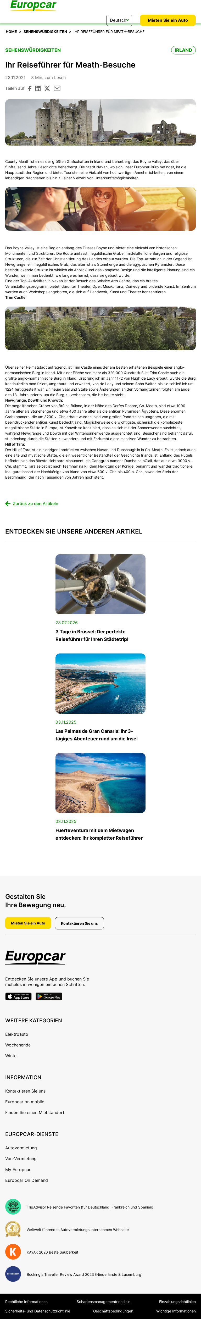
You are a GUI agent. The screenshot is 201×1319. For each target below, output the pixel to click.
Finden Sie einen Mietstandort (34, 1112)
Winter (11, 1055)
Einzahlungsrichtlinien (177, 1301)
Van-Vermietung (21, 1158)
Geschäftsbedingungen (113, 1311)
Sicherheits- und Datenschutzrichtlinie (37, 1311)
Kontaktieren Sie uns (79, 923)
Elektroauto (16, 1034)
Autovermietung (21, 1147)
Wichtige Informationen (176, 1311)
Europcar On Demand (26, 1180)
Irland (183, 50)
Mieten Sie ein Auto (168, 20)
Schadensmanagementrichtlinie (103, 1301)
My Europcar (18, 1169)
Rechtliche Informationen (26, 1301)
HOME (11, 31)
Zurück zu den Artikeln (35, 503)
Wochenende (18, 1045)
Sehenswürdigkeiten (45, 31)
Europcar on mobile (24, 1101)
